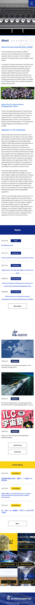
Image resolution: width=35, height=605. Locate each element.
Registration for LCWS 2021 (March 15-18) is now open (17, 271)
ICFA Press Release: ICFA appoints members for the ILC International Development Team (17, 284)
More (17, 523)
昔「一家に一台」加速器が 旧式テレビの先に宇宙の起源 (17, 511)
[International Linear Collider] (17, 599)
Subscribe (17, 451)
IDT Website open (7, 245)
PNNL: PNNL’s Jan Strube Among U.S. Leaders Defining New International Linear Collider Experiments (16, 495)
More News (17, 306)
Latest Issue (17, 445)
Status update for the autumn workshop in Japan (17, 257)
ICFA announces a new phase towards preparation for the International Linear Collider (17, 298)
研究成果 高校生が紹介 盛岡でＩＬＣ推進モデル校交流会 (16, 479)
